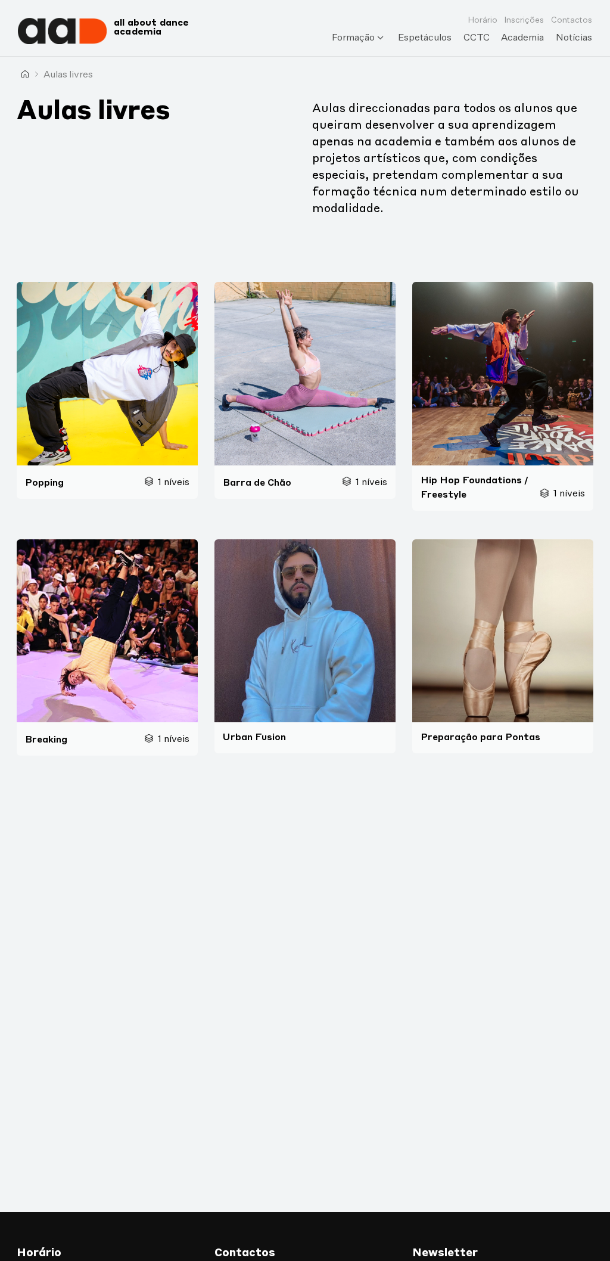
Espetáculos (425, 37)
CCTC (476, 37)
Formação (353, 37)
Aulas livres (68, 74)
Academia (522, 37)
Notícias (574, 37)
